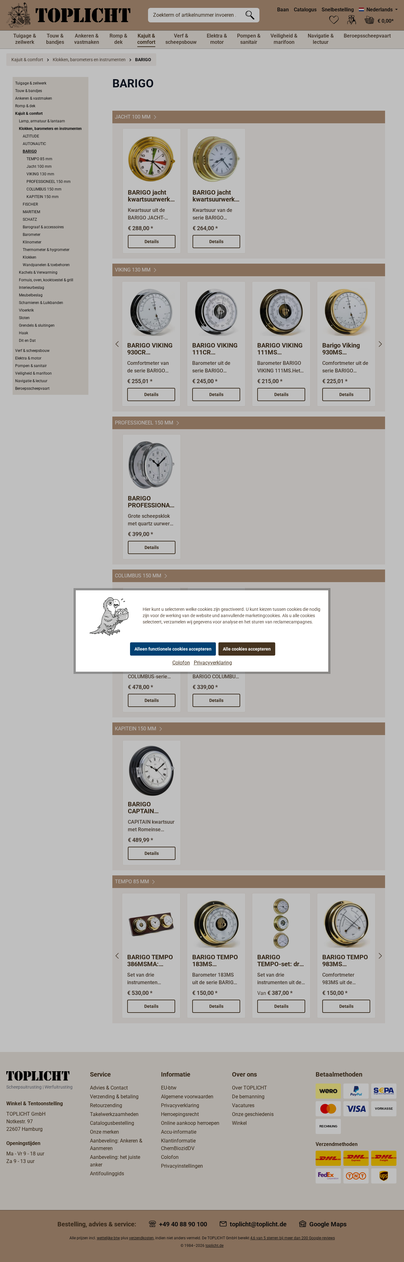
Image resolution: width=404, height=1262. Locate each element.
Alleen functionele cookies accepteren (172, 648)
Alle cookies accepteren (247, 648)
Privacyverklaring (213, 663)
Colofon (181, 663)
